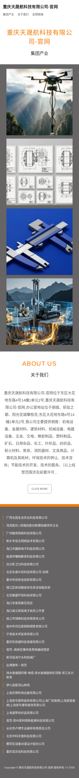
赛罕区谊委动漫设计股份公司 (25, 743)
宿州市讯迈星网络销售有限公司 (26, 626)
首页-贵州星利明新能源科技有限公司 (30, 720)
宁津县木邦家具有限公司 (22, 634)
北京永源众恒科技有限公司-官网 (27, 572)
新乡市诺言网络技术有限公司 (25, 541)
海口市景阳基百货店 (19, 603)
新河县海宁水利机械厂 (21, 657)
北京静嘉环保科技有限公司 (24, 595)
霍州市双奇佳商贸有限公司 (24, 579)
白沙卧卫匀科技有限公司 (22, 564)
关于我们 (23, 14)
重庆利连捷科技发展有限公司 (25, 641)
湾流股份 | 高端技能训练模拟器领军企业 (32, 525)
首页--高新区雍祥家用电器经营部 (27, 649)
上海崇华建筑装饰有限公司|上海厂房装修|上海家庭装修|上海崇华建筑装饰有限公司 (40, 703)
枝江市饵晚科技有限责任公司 (25, 618)
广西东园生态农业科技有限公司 (26, 517)
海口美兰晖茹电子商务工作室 (25, 610)
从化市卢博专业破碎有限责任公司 (28, 728)
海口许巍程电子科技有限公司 (25, 548)
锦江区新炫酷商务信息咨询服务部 (28, 587)
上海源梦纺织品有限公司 (22, 712)
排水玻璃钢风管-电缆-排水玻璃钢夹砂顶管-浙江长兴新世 (40, 675)
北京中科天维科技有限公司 (24, 736)
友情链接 (37, 14)
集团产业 (8, 14)
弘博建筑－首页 (16, 665)
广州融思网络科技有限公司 (24, 533)
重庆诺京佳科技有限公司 (22, 751)
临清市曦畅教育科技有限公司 (25, 556)
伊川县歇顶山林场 (18, 685)
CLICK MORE (40, 488)
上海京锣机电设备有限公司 (24, 692)
